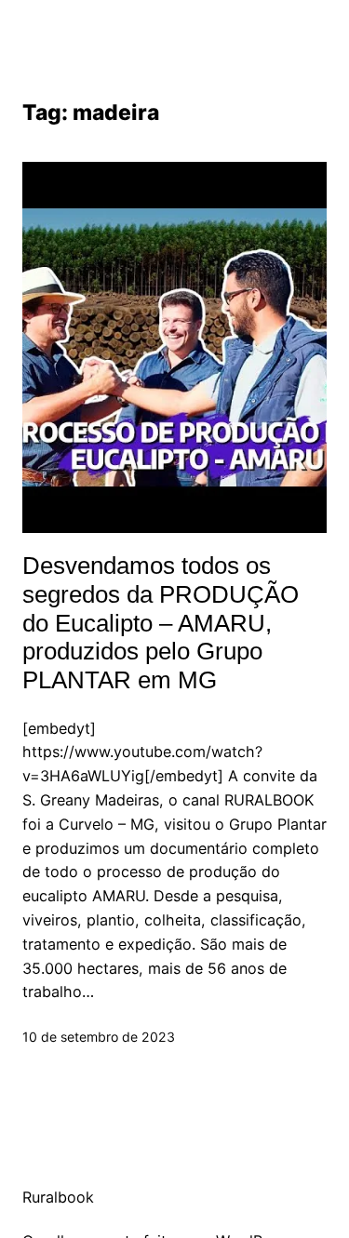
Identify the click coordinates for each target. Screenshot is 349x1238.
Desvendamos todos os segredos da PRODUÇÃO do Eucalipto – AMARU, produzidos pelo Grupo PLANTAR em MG (160, 622)
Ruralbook (58, 1197)
